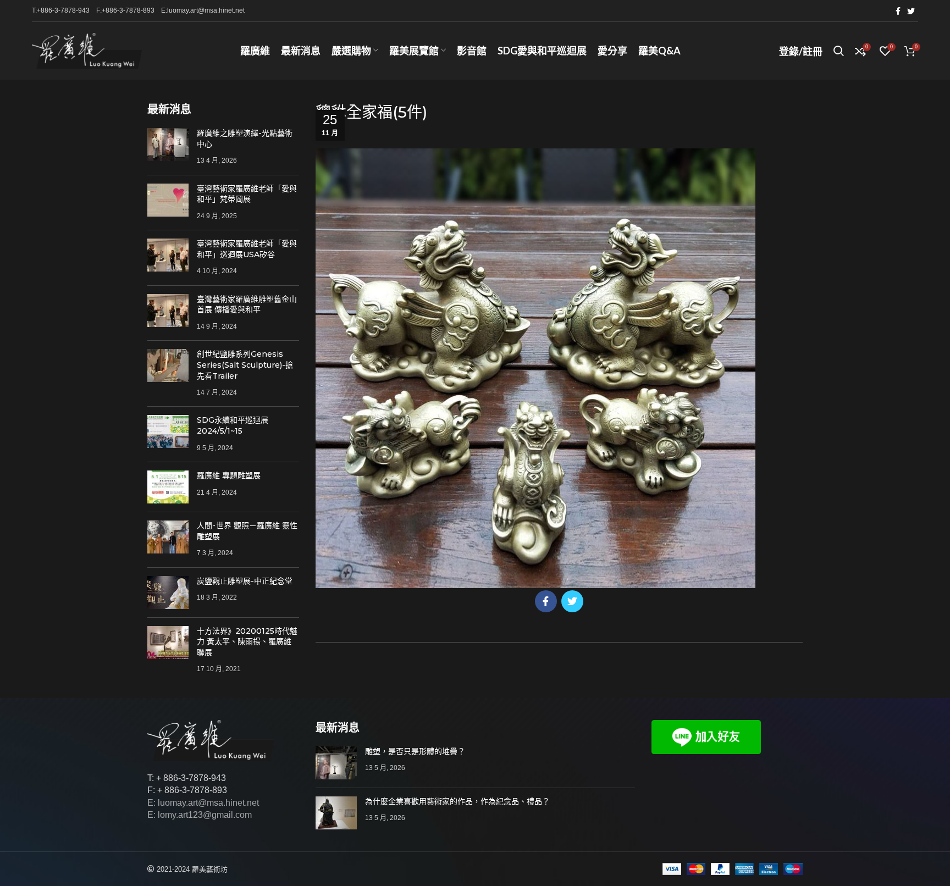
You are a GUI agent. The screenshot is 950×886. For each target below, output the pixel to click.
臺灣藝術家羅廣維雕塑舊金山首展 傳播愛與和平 (247, 304)
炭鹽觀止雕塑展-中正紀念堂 (244, 581)
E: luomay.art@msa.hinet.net (203, 802)
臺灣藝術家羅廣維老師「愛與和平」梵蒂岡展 (247, 194)
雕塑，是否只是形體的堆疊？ (415, 751)
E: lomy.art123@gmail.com (199, 814)
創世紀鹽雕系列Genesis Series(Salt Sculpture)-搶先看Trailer (245, 364)
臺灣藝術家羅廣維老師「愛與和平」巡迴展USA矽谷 (247, 249)
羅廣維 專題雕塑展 (229, 475)
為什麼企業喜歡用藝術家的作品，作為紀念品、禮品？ (457, 801)
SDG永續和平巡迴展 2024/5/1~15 (232, 425)
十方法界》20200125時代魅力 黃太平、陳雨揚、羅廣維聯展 (247, 641)
